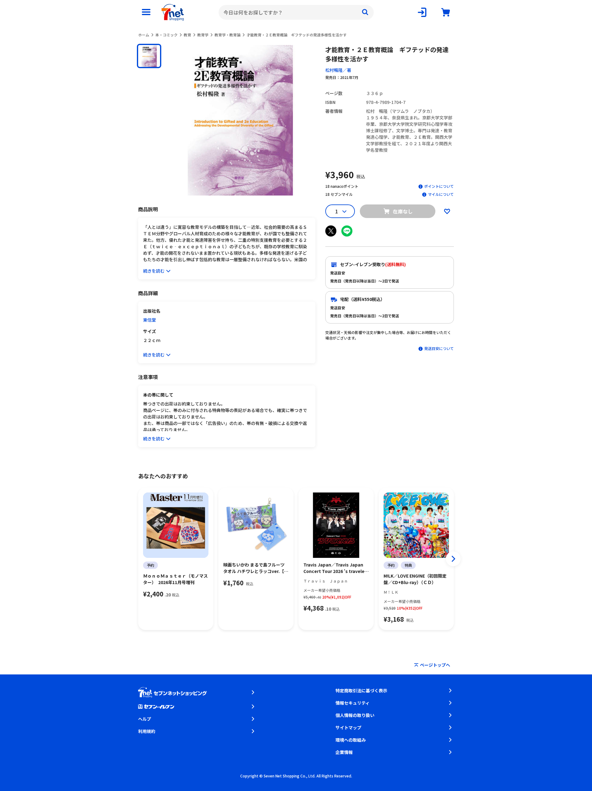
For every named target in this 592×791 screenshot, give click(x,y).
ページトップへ (435, 665)
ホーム (143, 34)
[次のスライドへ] (453, 558)
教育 (187, 34)
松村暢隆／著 (338, 70)
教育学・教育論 (227, 34)
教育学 (202, 34)
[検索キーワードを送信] (365, 12)
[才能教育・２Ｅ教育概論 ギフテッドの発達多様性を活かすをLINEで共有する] (346, 231)
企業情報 (344, 752)
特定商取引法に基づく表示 (361, 690)
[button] (149, 56)
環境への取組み (350, 740)
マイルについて (441, 194)
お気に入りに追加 (447, 211)
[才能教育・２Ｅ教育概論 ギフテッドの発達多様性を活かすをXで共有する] (330, 231)
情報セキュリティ (352, 703)
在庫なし (403, 211)
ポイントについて (439, 186)
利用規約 (146, 731)
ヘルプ (144, 719)
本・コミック (166, 34)
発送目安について (439, 348)
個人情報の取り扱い (354, 715)
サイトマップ (348, 727)
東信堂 (149, 320)
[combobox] (296, 12)
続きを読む (154, 271)
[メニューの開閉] (146, 12)
